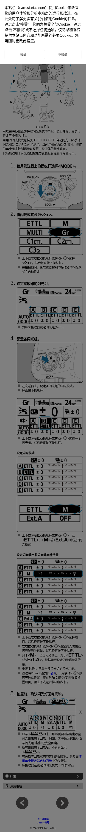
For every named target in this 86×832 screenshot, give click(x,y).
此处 (8, 19)
